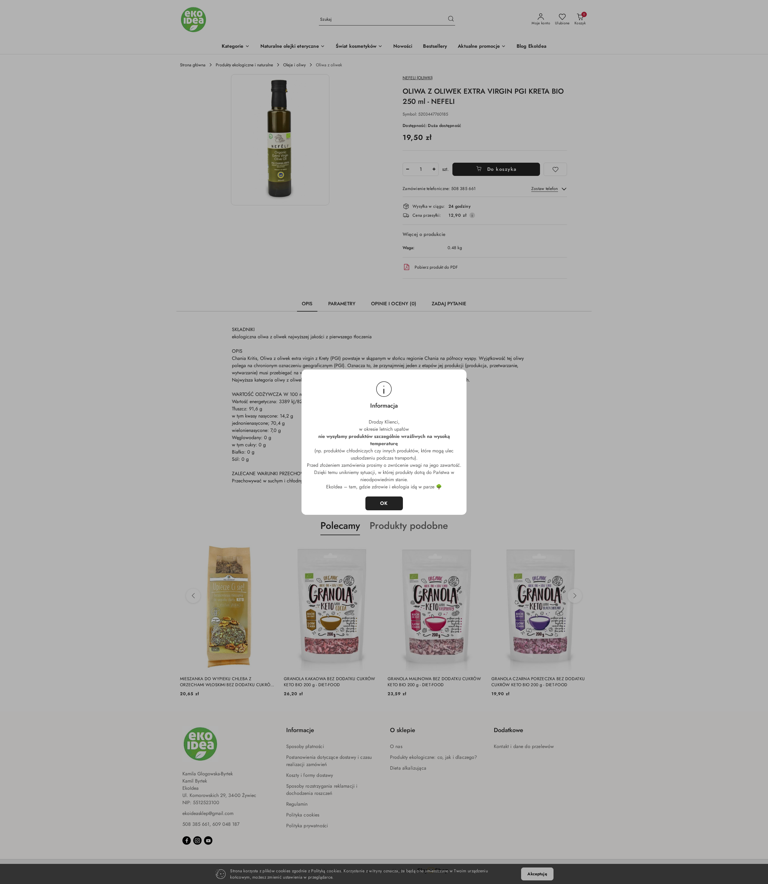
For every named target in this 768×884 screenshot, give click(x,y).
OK (384, 503)
